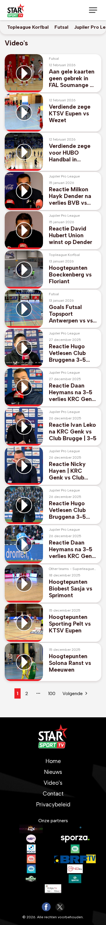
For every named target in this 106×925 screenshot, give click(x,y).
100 (51, 693)
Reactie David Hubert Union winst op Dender (70, 235)
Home (53, 761)
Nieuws (53, 772)
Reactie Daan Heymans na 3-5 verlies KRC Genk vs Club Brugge (72, 392)
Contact (53, 793)
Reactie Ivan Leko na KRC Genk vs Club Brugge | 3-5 (73, 431)
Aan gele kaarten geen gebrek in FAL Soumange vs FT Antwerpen (72, 78)
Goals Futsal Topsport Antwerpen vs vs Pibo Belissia (71, 314)
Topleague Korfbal (28, 27)
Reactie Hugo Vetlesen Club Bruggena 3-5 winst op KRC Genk (67, 353)
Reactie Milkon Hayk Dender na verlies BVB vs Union (70, 196)
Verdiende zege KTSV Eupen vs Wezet (69, 113)
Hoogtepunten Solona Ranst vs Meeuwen (70, 663)
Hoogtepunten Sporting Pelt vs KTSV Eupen (70, 624)
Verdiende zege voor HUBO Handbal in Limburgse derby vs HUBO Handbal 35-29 (72, 153)
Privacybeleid (53, 804)
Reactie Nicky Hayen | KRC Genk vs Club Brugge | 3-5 (67, 471)
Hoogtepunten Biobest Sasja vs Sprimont (70, 588)
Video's (53, 782)
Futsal (61, 27)
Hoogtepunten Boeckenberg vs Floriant (70, 274)
